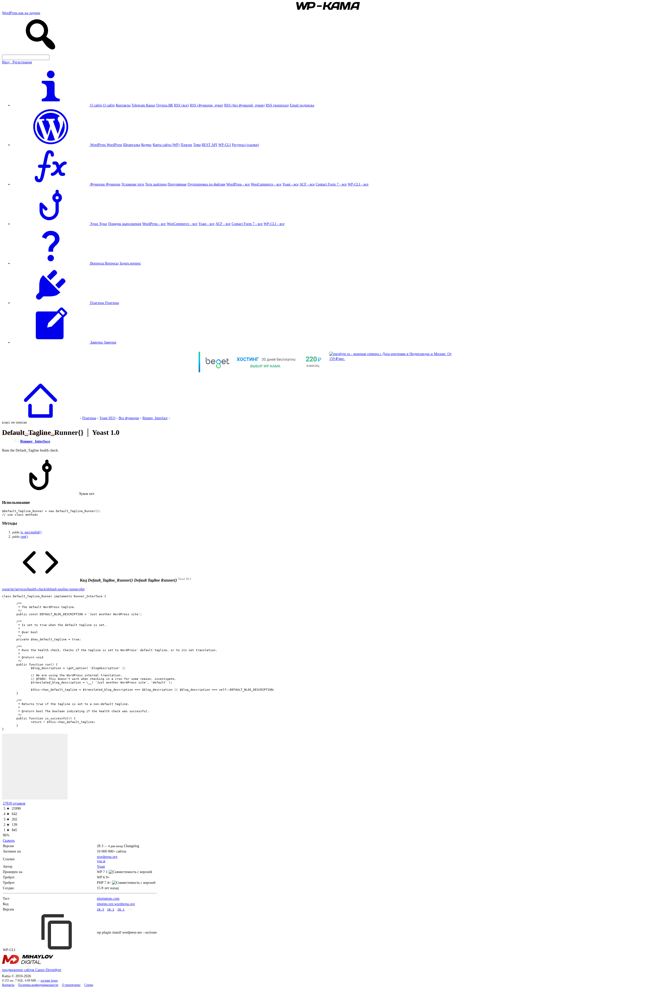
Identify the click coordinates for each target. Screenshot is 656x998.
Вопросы (111, 263)
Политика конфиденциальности (38, 985)
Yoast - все (290, 184)
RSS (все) (181, 105)
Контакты (123, 105)
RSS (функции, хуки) (206, 105)
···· (130, 909)
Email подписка (302, 105)
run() (24, 536)
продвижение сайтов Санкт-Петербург (31, 970)
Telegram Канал (143, 105)
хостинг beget (49, 980)
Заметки (110, 342)
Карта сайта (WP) (166, 145)
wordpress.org (107, 857)
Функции (113, 184)
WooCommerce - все (266, 184)
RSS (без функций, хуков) (244, 105)
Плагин (186, 145)
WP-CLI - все (358, 184)
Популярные (177, 184)
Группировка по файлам (206, 184)
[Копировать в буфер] (57, 932)
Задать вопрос (130, 263)
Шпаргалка (131, 145)
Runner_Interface (155, 418)
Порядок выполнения (124, 224)
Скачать (9, 840)
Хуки (103, 224)
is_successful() (31, 532)
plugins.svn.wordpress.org (116, 904)
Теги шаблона (156, 184)
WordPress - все (238, 184)
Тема (197, 145)
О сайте (109, 105)
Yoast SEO (107, 418)
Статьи (88, 985)
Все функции (129, 418)
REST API (209, 145)
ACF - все (307, 184)
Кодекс (146, 145)
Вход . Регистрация (17, 62)
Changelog (131, 846)
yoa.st (101, 861)
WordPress (114, 145)
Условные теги (132, 184)
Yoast (101, 866)
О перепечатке (71, 985)
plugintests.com (108, 898)
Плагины (112, 303)
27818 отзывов (14, 803)
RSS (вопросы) (277, 105)
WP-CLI (224, 145)
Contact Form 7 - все (331, 184)
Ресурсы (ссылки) (245, 145)
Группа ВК (164, 105)
